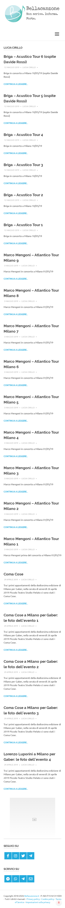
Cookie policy (47, 899)
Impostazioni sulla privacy (38, 902)
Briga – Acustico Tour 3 (23, 165)
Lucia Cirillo (29, 67)
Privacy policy (33, 899)
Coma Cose (13, 574)
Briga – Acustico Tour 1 (23, 225)
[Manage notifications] (58, 902)
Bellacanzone (42, 8)
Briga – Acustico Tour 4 (23, 134)
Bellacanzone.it (31, 895)
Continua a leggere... (16, 84)
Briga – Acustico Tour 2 (23, 195)
